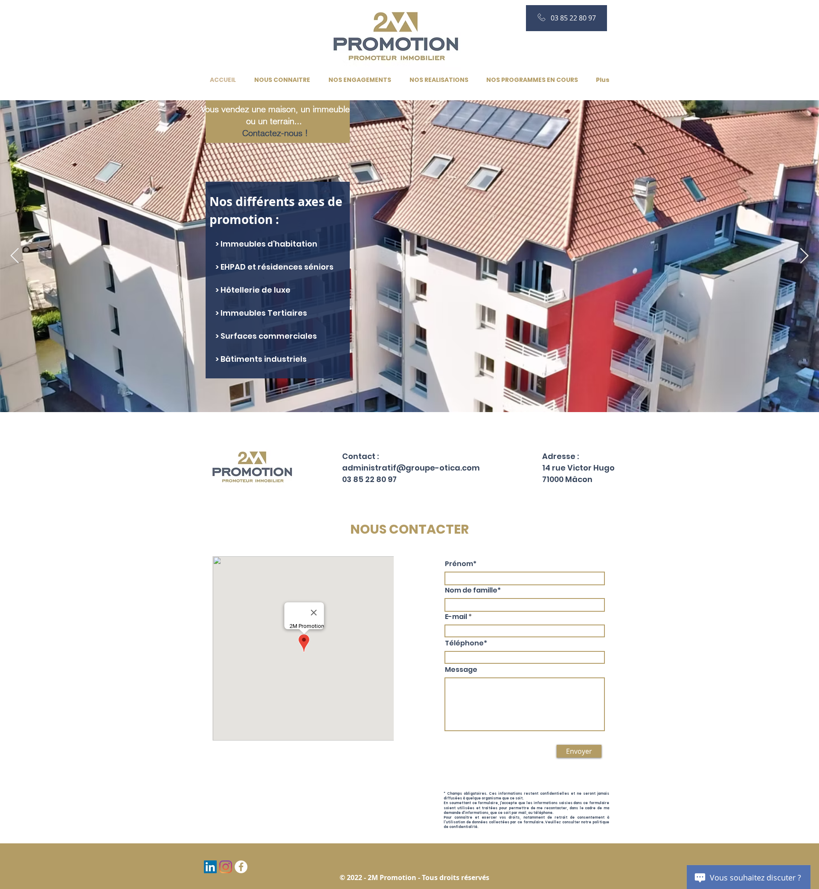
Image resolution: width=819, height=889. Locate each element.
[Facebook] (241, 866)
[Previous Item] (15, 256)
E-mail (456, 616)
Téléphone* (466, 643)
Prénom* (460, 564)
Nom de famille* (473, 590)
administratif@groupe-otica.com (411, 467)
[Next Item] (804, 256)
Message (461, 669)
